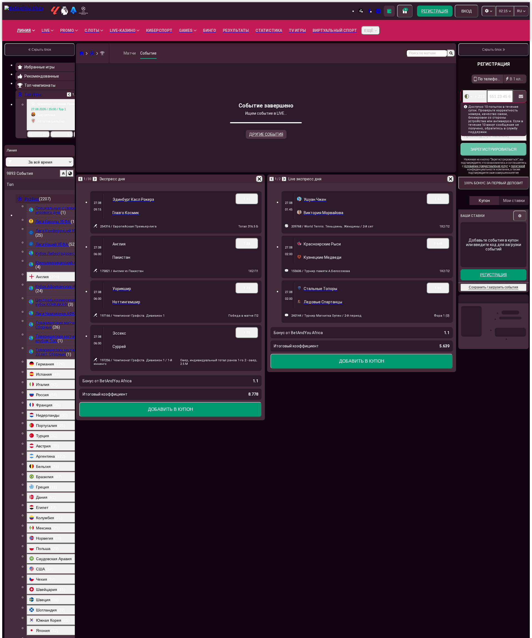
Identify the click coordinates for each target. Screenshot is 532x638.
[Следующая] (95, 179)
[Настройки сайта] (488, 11)
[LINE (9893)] (81, 53)
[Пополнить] (389, 11)
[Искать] (451, 53)
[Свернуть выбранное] (63, 173)
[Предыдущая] (69, 94)
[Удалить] (259, 179)
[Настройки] (519, 216)
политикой (518, 166)
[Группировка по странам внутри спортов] (70, 173)
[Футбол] (92, 53)
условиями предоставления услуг (486, 166)
